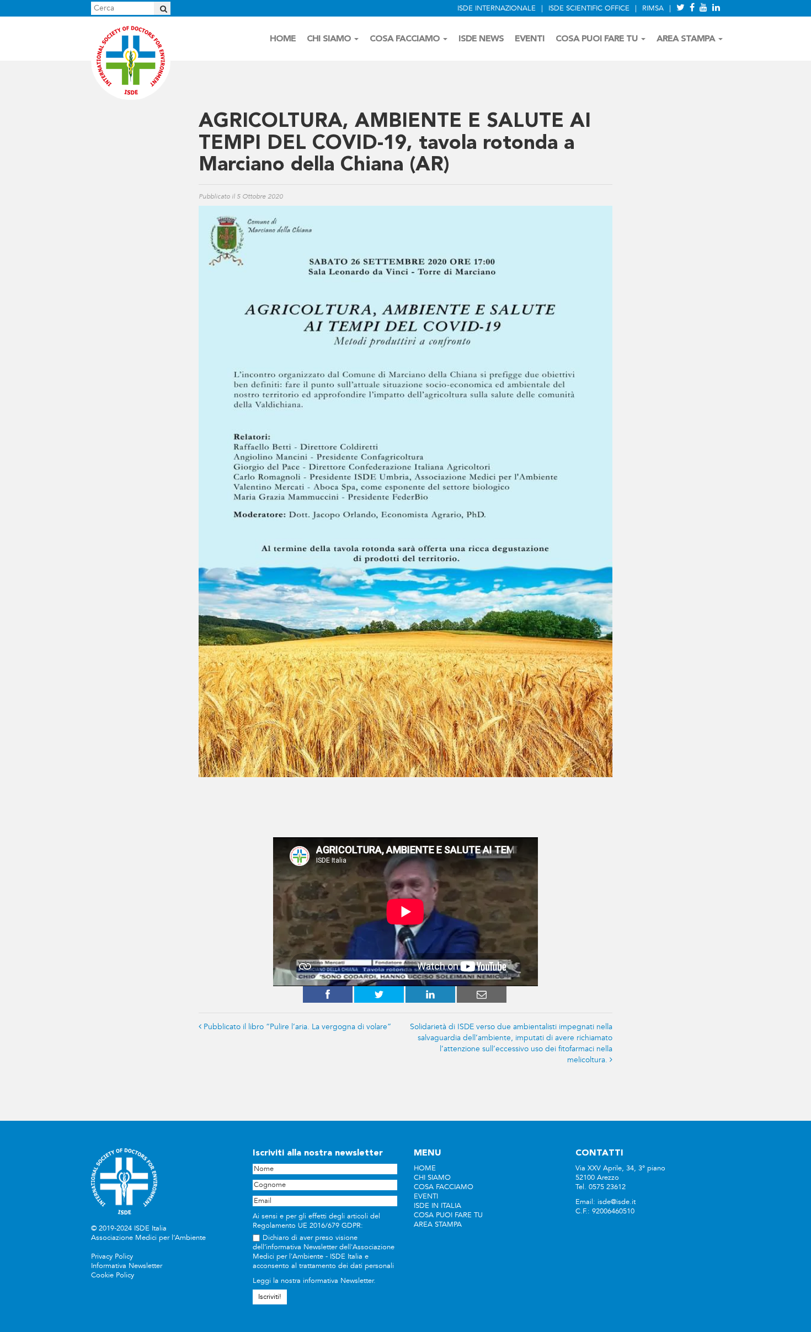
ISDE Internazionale (496, 8)
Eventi (530, 39)
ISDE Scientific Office (588, 8)
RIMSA (653, 8)
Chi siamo (432, 1177)
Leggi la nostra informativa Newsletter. (314, 1280)
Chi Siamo (330, 39)
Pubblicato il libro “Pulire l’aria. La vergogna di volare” (297, 1027)
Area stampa (438, 1224)
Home (283, 39)
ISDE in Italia (437, 1205)
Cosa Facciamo (406, 39)
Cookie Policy (112, 1275)
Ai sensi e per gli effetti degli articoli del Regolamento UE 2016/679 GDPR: (316, 1221)
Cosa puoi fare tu (448, 1215)
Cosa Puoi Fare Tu (598, 39)
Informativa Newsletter (126, 1265)
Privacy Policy (112, 1256)
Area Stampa (687, 39)
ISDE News (481, 39)
